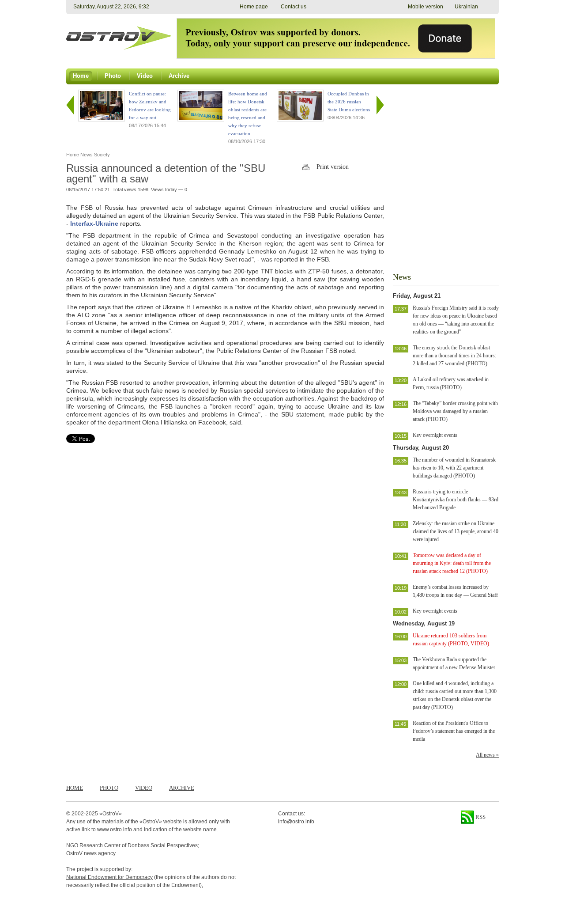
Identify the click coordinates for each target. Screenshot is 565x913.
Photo (109, 787)
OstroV (110, 814)
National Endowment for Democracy (109, 877)
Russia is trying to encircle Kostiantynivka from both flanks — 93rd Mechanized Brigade (455, 500)
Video (143, 787)
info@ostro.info (296, 821)
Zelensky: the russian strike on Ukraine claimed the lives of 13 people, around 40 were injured (455, 531)
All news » (487, 755)
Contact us (293, 7)
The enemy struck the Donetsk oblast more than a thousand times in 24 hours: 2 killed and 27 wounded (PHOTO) (454, 356)
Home (74, 787)
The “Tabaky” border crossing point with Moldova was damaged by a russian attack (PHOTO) (455, 411)
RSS (480, 817)
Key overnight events (435, 435)
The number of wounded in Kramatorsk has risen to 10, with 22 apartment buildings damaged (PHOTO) (454, 468)
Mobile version (425, 7)
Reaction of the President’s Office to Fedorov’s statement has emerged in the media (454, 731)
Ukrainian (466, 7)
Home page (254, 7)
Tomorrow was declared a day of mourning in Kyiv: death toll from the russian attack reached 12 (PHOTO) (452, 563)
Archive (181, 787)
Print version (332, 166)
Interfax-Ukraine (94, 223)
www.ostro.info (114, 829)
